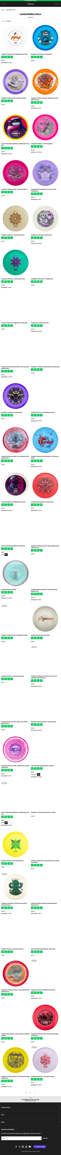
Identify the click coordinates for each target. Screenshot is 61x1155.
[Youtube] (30, 1147)
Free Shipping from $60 (31, 0)
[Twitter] (19, 1147)
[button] (2, 4)
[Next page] (35, 1092)
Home (2, 9)
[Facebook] (16, 1147)
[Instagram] (23, 1147)
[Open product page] (15, 37)
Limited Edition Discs (10, 9)
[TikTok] (26, 1147)
